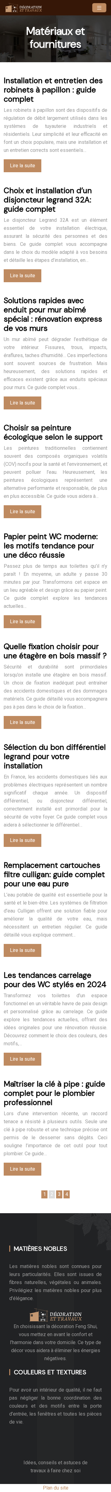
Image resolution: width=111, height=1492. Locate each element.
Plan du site (55, 1488)
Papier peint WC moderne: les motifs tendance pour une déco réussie (51, 545)
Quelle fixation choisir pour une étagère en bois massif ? (55, 651)
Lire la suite (22, 166)
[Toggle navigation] (99, 8)
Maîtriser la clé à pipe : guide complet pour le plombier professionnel (54, 1093)
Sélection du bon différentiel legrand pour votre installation (55, 756)
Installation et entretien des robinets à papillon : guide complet (53, 89)
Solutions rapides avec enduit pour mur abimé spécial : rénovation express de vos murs (53, 314)
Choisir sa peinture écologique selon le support (53, 432)
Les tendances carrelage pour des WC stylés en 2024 (55, 980)
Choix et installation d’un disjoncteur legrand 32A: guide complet (48, 199)
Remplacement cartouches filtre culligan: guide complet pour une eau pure (54, 874)
